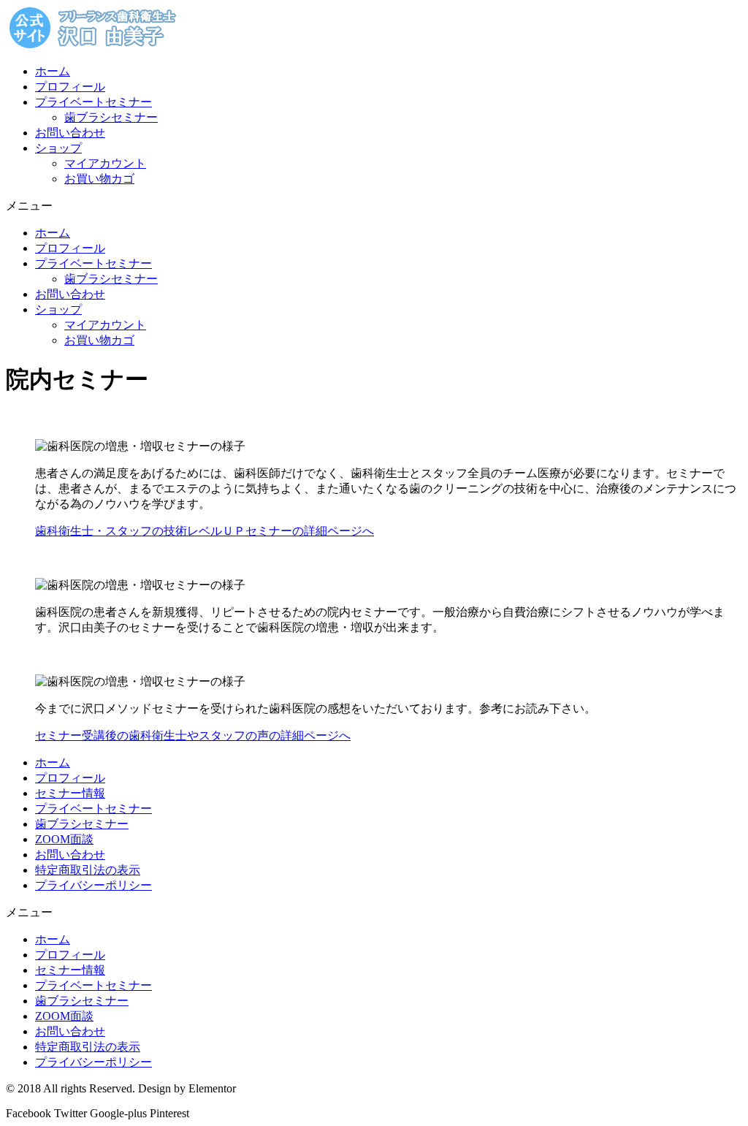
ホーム (52, 71)
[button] (374, 206)
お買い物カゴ (99, 178)
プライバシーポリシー (93, 885)
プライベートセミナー (93, 102)
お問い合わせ (70, 132)
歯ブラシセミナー (111, 117)
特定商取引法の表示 (87, 870)
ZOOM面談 (64, 839)
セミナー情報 (70, 793)
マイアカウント (105, 163)
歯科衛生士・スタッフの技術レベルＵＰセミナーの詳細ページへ (204, 531)
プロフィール (70, 86)
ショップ (58, 148)
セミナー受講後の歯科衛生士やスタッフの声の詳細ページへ (193, 735)
